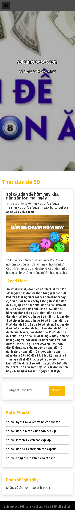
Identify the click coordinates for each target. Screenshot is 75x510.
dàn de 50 (19, 324)
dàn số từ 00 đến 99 (26, 355)
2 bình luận (53, 371)
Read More (17, 281)
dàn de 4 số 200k (17, 316)
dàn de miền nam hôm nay (42, 340)
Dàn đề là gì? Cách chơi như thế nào (39, 344)
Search (56, 390)
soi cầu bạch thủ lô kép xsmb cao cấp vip (33, 422)
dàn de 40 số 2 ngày (44, 320)
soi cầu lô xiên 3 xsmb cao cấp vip (28, 440)
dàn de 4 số (55, 313)
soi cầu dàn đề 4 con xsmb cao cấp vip (31, 449)
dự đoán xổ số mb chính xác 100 (45, 289)
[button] (6, 5)
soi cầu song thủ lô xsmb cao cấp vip (30, 458)
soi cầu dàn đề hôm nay (26, 367)
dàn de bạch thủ (36, 328)
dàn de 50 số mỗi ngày (43, 324)
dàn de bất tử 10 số (42, 332)
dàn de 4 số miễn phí (44, 316)
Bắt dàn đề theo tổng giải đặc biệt (43, 293)
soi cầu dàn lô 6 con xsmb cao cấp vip (31, 431)
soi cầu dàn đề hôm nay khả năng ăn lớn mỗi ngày (32, 196)
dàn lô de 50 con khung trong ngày (29, 348)
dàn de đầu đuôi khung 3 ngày (38, 336)
